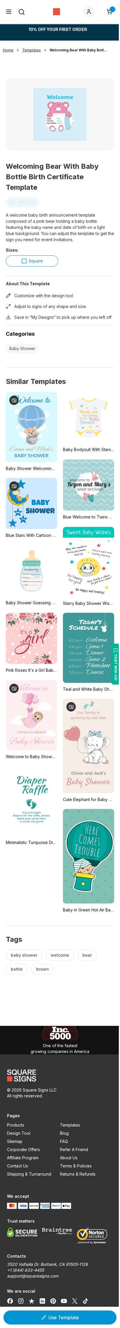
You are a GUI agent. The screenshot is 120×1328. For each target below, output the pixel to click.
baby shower (24, 955)
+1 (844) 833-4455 (25, 1270)
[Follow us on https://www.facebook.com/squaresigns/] (10, 1301)
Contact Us (17, 1165)
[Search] (21, 11)
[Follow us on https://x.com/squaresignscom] (75, 1301)
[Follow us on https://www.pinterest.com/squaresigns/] (53, 1301)
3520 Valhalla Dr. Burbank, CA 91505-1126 (47, 1264)
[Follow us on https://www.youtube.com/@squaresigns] (64, 1301)
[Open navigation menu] (9, 12)
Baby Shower (22, 348)
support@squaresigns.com (32, 1275)
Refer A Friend (74, 1149)
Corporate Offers (23, 1149)
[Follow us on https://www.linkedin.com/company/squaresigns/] (42, 1301)
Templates (70, 1124)
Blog (64, 1133)
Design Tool (18, 1133)
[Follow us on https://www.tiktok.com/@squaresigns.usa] (85, 1301)
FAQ (64, 1141)
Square (36, 260)
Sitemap (14, 1141)
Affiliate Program (22, 1157)
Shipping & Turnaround (29, 1174)
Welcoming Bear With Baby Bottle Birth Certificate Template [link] (79, 50)
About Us (68, 1157)
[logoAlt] (60, 1075)
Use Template (63, 1317)
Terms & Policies (76, 1165)
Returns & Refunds (78, 1174)
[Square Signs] (56, 12)
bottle (17, 969)
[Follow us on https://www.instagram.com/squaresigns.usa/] (21, 1301)
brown (42, 969)
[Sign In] (90, 12)
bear (87, 955)
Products (15, 1124)
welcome (60, 955)
